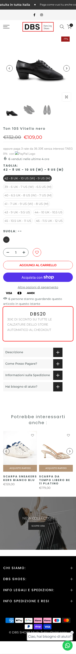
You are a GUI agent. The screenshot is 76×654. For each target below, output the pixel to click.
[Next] (66, 68)
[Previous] (9, 68)
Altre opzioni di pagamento (38, 287)
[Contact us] (67, 645)
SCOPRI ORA (38, 526)
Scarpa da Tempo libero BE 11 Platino (54, 479)
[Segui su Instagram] (41, 14)
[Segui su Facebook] (34, 14)
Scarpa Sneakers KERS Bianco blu (20, 478)
